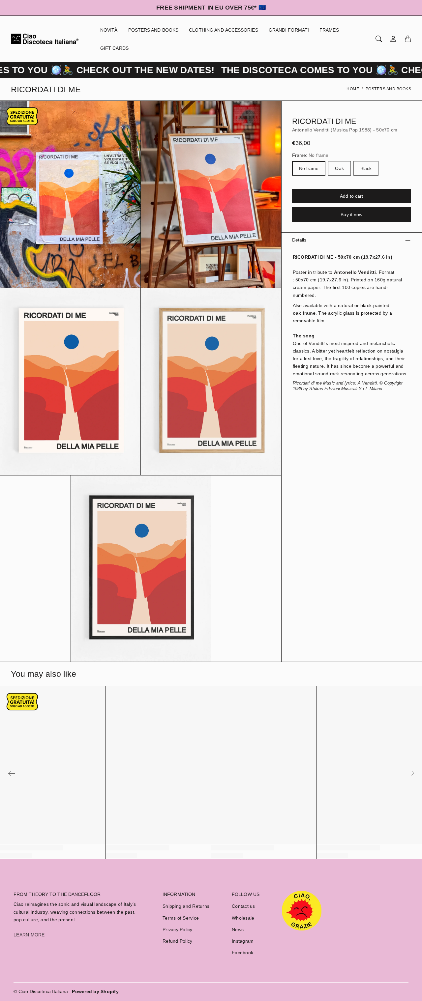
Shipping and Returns (186, 906)
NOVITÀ (109, 30)
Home (353, 89)
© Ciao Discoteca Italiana (41, 991)
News (238, 929)
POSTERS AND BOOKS (153, 30)
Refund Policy (177, 941)
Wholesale (243, 918)
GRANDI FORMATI (289, 30)
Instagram (243, 941)
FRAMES (329, 30)
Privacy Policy (178, 929)
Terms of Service (181, 918)
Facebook (242, 952)
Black (366, 168)
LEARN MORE (29, 934)
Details (299, 240)
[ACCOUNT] (393, 39)
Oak (339, 168)
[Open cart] (408, 39)
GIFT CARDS (114, 47)
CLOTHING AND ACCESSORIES (223, 30)
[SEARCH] (379, 39)
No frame (309, 168)
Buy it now (351, 214)
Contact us (243, 906)
